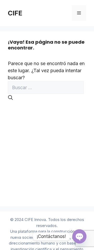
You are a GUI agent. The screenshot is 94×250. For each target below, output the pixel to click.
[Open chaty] (79, 236)
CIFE (15, 13)
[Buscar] (10, 97)
